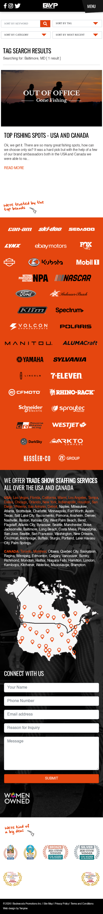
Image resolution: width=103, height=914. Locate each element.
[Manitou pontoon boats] (28, 342)
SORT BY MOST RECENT (70, 34)
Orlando (35, 502)
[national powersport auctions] (33, 278)
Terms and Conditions (82, 904)
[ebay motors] (50, 245)
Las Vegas (20, 498)
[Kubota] (45, 262)
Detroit (52, 507)
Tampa (93, 498)
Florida (35, 498)
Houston (84, 502)
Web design (9, 909)
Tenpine (23, 909)
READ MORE (14, 168)
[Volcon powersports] (29, 326)
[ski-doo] (50, 229)
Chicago (21, 502)
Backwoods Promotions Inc (27, 904)
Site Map (48, 904)
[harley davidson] (9, 262)
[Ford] (25, 294)
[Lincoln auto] (31, 375)
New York (49, 502)
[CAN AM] (20, 229)
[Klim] (32, 310)
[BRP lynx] (13, 245)
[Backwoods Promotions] (50, 5)
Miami (62, 498)
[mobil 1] (87, 262)
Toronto (26, 551)
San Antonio (37, 507)
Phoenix (20, 507)
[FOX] (86, 246)
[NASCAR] (72, 278)
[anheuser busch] (69, 293)
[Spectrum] (70, 310)
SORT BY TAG (64, 23)
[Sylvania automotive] (70, 359)
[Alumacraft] (80, 342)
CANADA (11, 551)
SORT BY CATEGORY (16, 34)
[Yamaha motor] (30, 359)
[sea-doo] (81, 229)
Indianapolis (67, 502)
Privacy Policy (62, 904)
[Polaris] (76, 326)
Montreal (39, 551)
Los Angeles (77, 498)
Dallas (8, 502)
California (49, 498)
